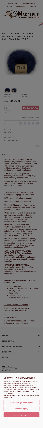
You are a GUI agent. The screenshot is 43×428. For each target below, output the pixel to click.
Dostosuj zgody (21, 409)
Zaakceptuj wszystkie (21, 415)
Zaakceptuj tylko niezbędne (21, 403)
